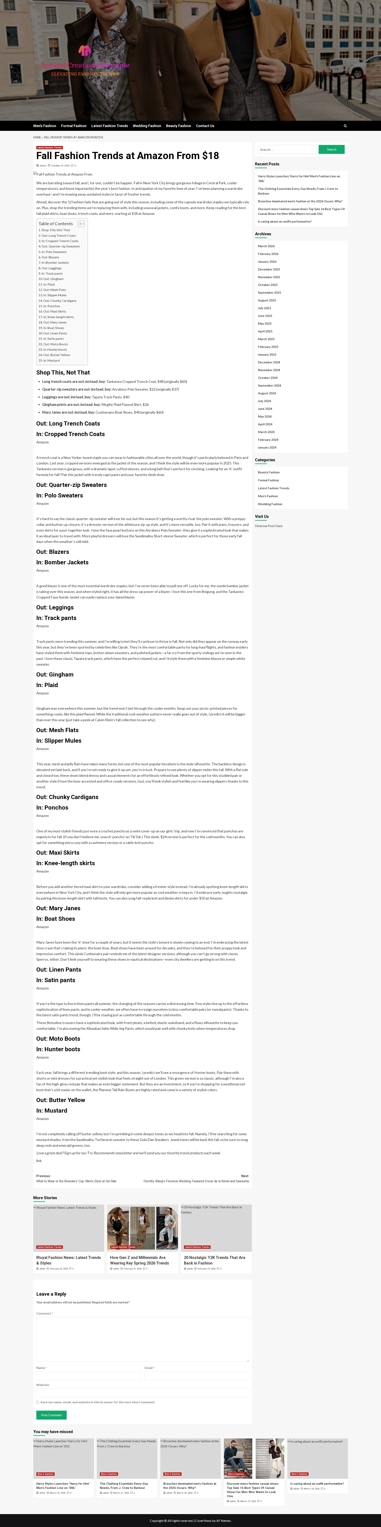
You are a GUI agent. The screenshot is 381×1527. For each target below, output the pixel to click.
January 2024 (267, 447)
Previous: (76, 1178)
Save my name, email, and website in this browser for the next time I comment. (97, 1402)
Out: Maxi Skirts (54, 311)
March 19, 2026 (248, 1501)
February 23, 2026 (59, 1268)
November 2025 (269, 277)
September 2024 (269, 385)
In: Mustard (51, 360)
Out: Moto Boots (55, 344)
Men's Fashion (268, 496)
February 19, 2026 (206, 1268)
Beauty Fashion (178, 126)
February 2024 (268, 439)
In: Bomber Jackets (55, 262)
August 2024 (267, 393)
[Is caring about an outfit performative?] (317, 1458)
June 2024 (265, 408)
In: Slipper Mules (54, 295)
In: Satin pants (53, 338)
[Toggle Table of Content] (79, 223)
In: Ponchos (51, 306)
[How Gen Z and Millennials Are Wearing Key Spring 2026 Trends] (142, 1228)
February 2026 (268, 254)
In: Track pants (52, 273)
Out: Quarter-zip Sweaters (60, 246)
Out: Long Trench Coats (58, 235)
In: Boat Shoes (53, 328)
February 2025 (268, 346)
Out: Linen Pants (55, 333)
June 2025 (265, 316)
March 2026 (266, 246)
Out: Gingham (53, 279)
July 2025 (264, 308)
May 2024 (265, 416)
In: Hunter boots (55, 349)
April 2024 (265, 424)
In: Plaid (49, 284)
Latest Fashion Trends (109, 126)
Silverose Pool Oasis (269, 526)
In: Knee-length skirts (58, 317)
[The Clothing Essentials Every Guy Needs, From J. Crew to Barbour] (127, 1458)
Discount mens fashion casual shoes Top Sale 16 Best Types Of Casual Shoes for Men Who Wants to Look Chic (301, 211)
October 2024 (268, 377)
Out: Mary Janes (54, 322)
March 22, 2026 (57, 1493)
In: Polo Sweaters (53, 252)
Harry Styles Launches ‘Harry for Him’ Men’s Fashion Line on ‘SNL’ (299, 178)
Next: (196, 1178)
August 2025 (267, 300)
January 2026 (267, 261)
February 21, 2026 (133, 1268)
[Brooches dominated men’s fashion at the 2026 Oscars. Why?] (190, 1458)
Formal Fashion (74, 126)
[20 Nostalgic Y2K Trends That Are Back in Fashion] (216, 1228)
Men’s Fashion (44, 126)
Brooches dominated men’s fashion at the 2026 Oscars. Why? (300, 201)
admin (43, 165)
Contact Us (205, 126)
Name (41, 1368)
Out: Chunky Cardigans (59, 300)
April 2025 (265, 331)
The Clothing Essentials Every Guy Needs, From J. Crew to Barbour (298, 191)
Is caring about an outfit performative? (285, 221)
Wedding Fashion (147, 126)
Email (150, 1368)
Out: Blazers (50, 257)
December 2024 (269, 362)
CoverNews (203, 1520)
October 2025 (268, 285)
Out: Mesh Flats (54, 290)
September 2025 (269, 292)
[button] (345, 125)
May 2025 (265, 323)
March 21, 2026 (121, 1493)
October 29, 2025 (60, 165)
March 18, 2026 (311, 1488)
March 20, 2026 (184, 1493)
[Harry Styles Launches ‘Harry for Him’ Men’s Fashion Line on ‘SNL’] (63, 1458)
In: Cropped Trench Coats (59, 241)
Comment (44, 1313)
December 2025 (269, 269)
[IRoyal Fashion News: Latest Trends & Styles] (68, 1228)
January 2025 (267, 354)
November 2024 (269, 370)
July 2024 (264, 401)
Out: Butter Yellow (56, 355)
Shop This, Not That (55, 230)
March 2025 (266, 339)
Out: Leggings (51, 268)
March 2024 (266, 432)
